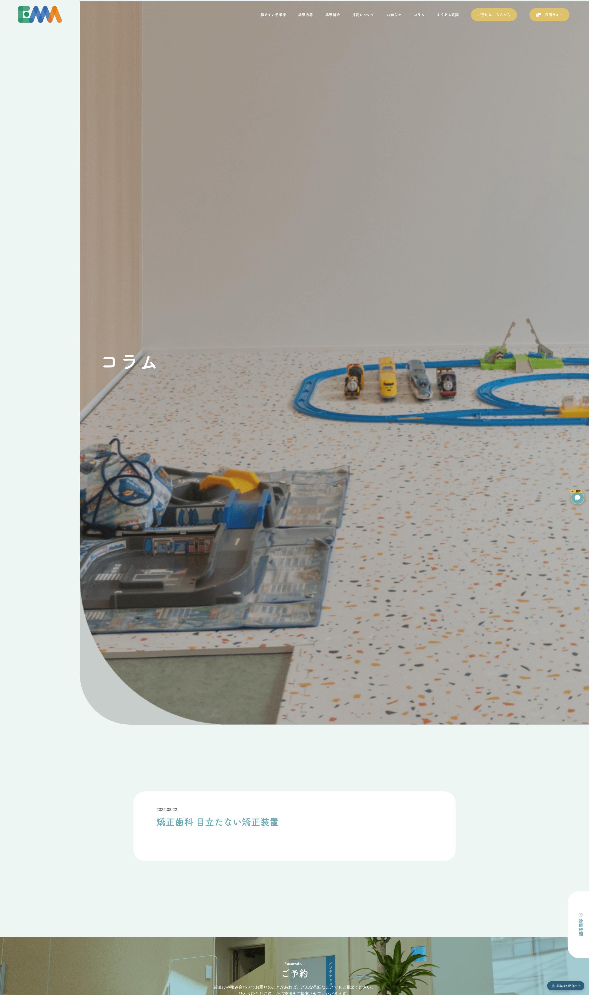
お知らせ (394, 15)
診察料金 (332, 15)
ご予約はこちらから (494, 15)
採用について (363, 15)
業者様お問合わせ (568, 986)
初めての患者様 (273, 15)
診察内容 (305, 15)
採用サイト (554, 15)
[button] (577, 497)
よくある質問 (448, 15)
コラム (419, 15)
